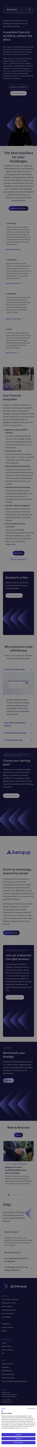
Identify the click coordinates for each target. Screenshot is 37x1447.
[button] (4, 1408)
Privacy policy (31, 1409)
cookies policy (24, 1428)
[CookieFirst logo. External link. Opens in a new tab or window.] (2, 1411)
